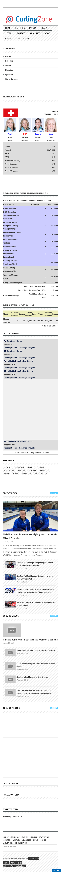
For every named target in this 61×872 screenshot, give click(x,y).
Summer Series (9, 246)
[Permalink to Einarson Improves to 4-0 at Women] (10, 652)
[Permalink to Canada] (10, 564)
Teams (44, 28)
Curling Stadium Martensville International (10, 253)
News (47, 33)
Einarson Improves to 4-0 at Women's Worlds (36, 650)
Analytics (35, 33)
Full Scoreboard (21, 452)
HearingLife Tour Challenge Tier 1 (10, 262)
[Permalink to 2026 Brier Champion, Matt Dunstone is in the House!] (10, 665)
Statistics (9, 70)
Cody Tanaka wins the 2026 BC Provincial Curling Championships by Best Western (34, 692)
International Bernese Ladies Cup (12, 234)
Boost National (9, 208)
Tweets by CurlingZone (12, 816)
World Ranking (11, 79)
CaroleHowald (38, 139)
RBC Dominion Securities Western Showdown (11, 215)
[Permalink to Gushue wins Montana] (10, 679)
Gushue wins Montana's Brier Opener (32, 677)
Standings (23, 347)
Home (8, 28)
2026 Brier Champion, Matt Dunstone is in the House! (36, 665)
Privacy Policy (16, 862)
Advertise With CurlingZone (14, 866)
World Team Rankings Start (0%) (31, 290)
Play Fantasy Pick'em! (39, 452)
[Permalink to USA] (10, 590)
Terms (5, 862)
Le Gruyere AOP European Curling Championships (10, 225)
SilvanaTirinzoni (24, 139)
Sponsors (9, 74)
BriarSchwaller (51, 139)
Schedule (9, 60)
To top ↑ (56, 871)
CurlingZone (34, 858)
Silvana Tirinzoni (6, 321)
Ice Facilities (22, 38)
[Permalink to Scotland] (10, 577)
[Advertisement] (32, 182)
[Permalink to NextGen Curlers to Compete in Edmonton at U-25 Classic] (10, 604)
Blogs (8, 38)
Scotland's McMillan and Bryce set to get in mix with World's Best (35, 577)
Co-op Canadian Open (12, 282)
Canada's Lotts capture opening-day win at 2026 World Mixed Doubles (35, 564)
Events (32, 28)
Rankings (20, 28)
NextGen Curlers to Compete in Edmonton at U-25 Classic (35, 604)
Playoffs (31, 347)
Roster (8, 56)
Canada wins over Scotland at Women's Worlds (30, 639)
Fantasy (21, 33)
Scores (9, 33)
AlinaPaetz (10, 139)
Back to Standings (11, 295)
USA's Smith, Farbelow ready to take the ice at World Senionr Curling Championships (35, 590)
